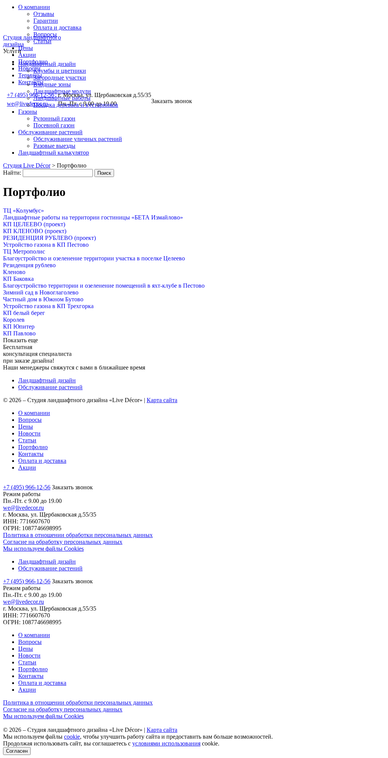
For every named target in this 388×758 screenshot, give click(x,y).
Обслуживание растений (50, 132)
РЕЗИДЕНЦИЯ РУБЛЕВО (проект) (49, 238)
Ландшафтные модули (62, 91)
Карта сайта (162, 400)
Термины (30, 75)
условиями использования (166, 743)
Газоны (27, 111)
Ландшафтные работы (62, 98)
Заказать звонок (171, 101)
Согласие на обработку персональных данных (62, 542)
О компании (34, 7)
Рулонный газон (54, 118)
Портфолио (33, 447)
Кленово (14, 272)
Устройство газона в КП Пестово (46, 244)
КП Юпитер (18, 326)
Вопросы (30, 420)
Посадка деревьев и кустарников (75, 105)
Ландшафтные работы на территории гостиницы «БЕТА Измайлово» (93, 217)
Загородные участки (59, 77)
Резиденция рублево (29, 265)
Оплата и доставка (57, 27)
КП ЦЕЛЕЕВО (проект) (34, 224)
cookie (72, 736)
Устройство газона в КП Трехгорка (48, 306)
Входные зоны (52, 84)
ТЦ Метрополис (24, 251)
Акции (27, 55)
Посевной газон (54, 125)
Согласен (17, 751)
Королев (14, 319)
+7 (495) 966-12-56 (26, 487)
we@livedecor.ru (23, 507)
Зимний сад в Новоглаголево (40, 292)
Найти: (12, 172)
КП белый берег (24, 313)
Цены (25, 48)
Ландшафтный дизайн (47, 64)
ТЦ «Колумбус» (23, 210)
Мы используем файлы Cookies (43, 548)
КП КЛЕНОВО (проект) (34, 231)
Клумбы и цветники (59, 70)
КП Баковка (18, 279)
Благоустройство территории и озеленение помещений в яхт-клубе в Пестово (104, 285)
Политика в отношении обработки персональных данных (78, 535)
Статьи (42, 41)
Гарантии (45, 20)
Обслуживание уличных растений (77, 139)
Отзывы (43, 14)
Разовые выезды (54, 146)
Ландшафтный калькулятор (53, 152)
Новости (29, 433)
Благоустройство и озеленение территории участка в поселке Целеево (94, 258)
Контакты (31, 82)
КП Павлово (19, 333)
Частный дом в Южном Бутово (43, 299)
